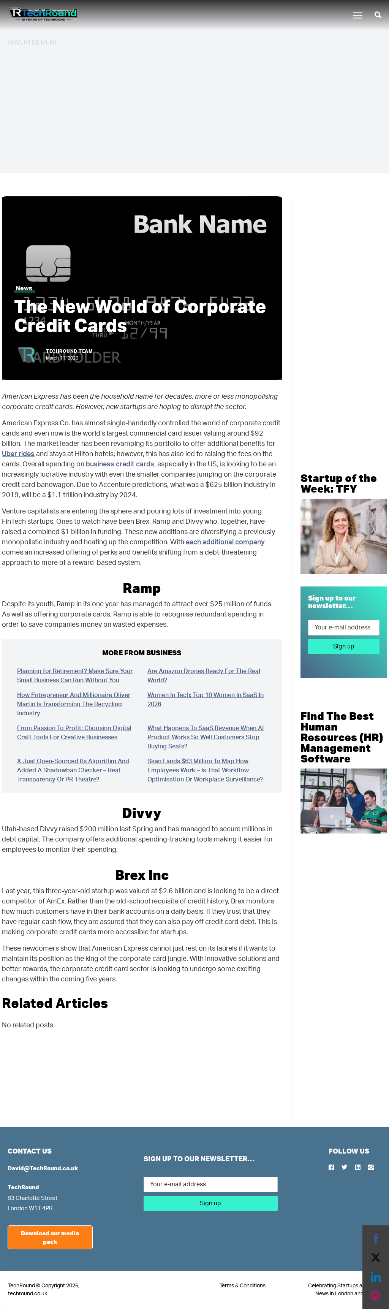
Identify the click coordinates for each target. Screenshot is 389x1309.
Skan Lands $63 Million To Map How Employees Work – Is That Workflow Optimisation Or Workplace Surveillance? (205, 770)
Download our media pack (50, 1237)
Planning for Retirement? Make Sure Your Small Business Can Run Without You (75, 675)
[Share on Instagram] (375, 1295)
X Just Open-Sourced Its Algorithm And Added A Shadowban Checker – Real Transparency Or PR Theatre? (73, 770)
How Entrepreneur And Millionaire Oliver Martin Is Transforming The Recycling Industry (73, 704)
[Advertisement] (194, 106)
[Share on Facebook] (375, 1238)
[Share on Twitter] (375, 1257)
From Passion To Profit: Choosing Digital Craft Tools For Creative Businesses (74, 732)
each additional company (225, 542)
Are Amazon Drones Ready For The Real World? (203, 675)
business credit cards (120, 464)
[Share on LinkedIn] (375, 1276)
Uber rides (18, 454)
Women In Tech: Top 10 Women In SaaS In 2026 (205, 699)
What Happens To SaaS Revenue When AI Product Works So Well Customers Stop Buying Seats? (205, 737)
